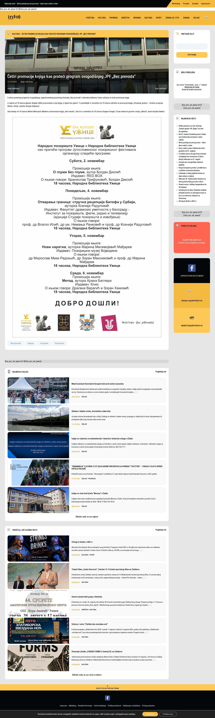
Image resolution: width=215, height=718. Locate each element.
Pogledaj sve (161, 372)
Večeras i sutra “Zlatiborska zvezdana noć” (90, 624)
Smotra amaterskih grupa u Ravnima (87, 597)
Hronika (137, 18)
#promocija (59, 343)
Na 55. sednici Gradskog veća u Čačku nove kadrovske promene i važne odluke (192, 137)
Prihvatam (150, 714)
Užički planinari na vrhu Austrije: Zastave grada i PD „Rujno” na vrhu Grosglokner (191, 128)
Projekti (186, 3)
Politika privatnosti (114, 706)
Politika (102, 18)
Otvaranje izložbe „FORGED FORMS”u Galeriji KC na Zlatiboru (97, 651)
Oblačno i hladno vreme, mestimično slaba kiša (91, 411)
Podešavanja (168, 714)
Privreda (113, 18)
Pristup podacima (148, 706)
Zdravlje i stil (172, 18)
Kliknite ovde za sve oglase (87, 517)
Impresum (63, 706)
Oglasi (196, 18)
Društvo (125, 18)
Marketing (72, 706)
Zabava (186, 18)
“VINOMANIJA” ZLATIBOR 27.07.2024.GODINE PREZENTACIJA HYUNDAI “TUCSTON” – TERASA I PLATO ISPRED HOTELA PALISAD (117, 467)
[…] (136, 392)
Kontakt (195, 3)
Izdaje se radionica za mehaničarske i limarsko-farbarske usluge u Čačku (102, 438)
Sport (159, 18)
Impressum (205, 3)
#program (44, 343)
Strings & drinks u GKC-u (82, 542)
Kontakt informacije (85, 706)
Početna (90, 18)
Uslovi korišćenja (100, 706)
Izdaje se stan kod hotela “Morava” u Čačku (90, 493)
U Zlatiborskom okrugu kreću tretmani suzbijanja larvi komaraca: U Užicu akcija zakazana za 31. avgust (192, 156)
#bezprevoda (15, 343)
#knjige (31, 343)
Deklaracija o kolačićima (131, 706)
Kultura (148, 18)
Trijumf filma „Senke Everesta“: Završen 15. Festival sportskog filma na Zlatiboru (105, 569)
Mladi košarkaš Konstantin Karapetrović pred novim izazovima (98, 384)
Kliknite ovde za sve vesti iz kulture (87, 675)
